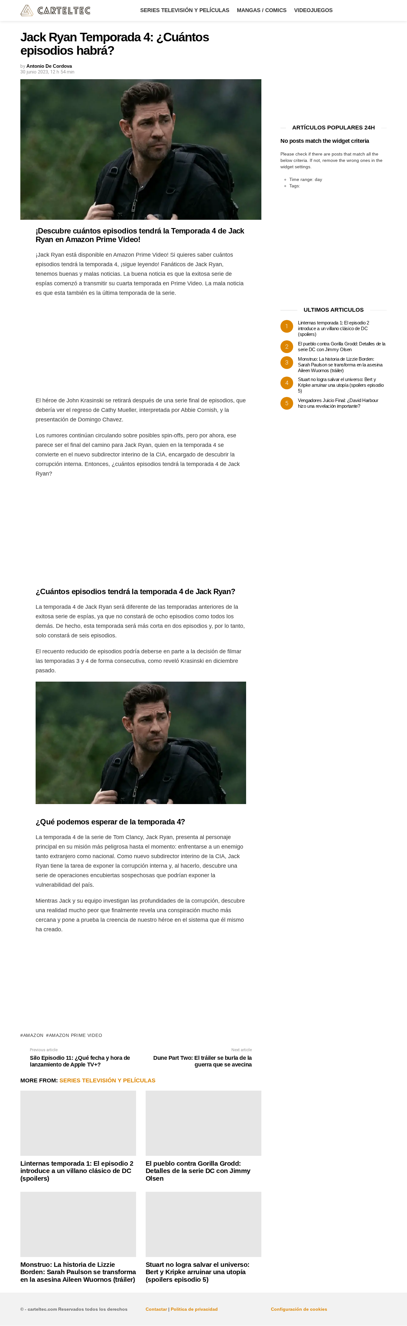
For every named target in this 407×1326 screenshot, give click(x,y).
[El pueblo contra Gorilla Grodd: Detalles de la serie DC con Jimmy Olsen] (203, 1123)
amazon (33, 1035)
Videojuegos (313, 10)
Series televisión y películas (184, 10)
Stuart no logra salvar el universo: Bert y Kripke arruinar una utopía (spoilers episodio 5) (198, 1272)
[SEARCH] (383, 10)
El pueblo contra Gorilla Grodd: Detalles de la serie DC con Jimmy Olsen (198, 1171)
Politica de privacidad (194, 1309)
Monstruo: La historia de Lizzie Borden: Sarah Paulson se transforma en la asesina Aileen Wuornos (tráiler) (78, 1272)
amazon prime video (75, 1035)
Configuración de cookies (299, 1309)
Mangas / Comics (261, 10)
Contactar (156, 1309)
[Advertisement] (141, 348)
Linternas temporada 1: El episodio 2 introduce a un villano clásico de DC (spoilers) (76, 1171)
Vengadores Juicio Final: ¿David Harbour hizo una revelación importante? (338, 403)
